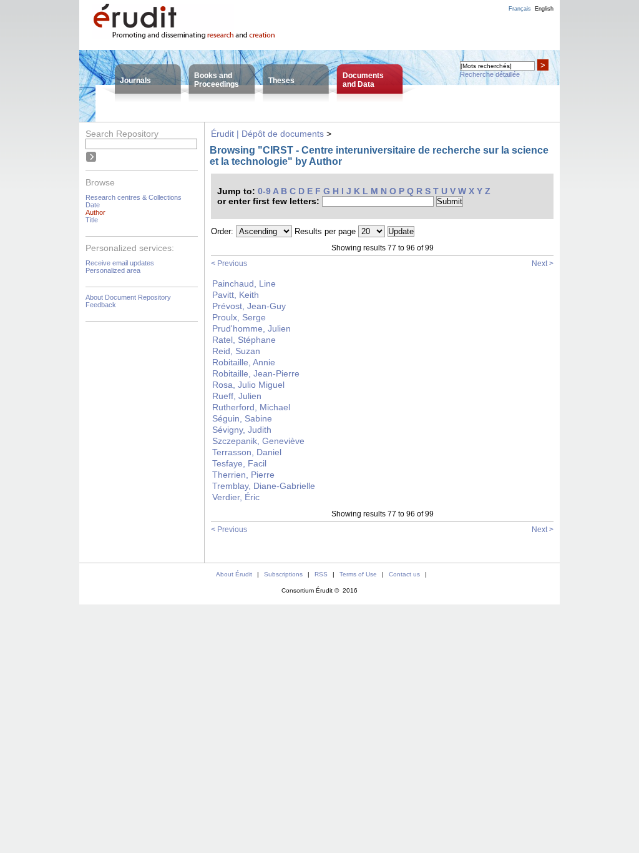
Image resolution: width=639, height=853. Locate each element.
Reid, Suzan (236, 351)
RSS (321, 574)
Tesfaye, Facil (239, 463)
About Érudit (234, 574)
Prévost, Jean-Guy (249, 306)
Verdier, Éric (236, 497)
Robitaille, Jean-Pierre (256, 373)
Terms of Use (358, 574)
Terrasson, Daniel (246, 452)
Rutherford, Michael (251, 407)
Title (91, 220)
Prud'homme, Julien (251, 328)
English (544, 9)
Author (95, 212)
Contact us (404, 574)
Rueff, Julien (236, 396)
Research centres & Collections (133, 197)
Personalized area (112, 270)
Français (520, 9)
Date (92, 205)
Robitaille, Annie (243, 362)
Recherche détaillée (490, 74)
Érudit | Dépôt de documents (267, 134)
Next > (543, 263)
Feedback (100, 304)
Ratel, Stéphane (244, 340)
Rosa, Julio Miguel (248, 385)
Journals (135, 80)
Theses (281, 80)
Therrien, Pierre (243, 475)
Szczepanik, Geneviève (258, 441)
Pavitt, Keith (235, 295)
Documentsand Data (363, 80)
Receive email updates (119, 263)
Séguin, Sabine (242, 418)
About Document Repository (128, 297)
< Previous (229, 263)
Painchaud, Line (244, 283)
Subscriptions (283, 574)
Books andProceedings (216, 80)
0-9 (264, 191)
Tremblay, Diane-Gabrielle (263, 486)
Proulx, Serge (239, 317)
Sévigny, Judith (241, 430)
